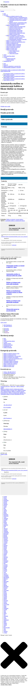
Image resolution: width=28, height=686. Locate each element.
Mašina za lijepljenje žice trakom (13, 40)
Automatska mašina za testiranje (13, 45)
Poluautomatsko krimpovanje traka (17, 33)
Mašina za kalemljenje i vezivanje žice (15, 35)
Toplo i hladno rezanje (14, 51)
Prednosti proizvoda (10, 58)
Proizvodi (5, 15)
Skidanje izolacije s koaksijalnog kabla (18, 22)
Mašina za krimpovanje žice (12, 25)
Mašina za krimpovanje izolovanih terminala (13, 283)
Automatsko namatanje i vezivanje (17, 36)
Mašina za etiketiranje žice (12, 43)
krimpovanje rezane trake (15, 29)
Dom (4, 13)
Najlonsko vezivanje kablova (15, 38)
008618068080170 (7, 429)
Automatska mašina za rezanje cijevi (9, 390)
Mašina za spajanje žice (14, 34)
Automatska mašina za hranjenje (13, 44)
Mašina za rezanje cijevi (11, 48)
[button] (14, 655)
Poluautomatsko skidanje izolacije (16, 24)
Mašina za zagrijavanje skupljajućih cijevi (15, 42)
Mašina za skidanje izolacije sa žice (14, 16)
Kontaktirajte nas (7, 61)
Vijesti (4, 54)
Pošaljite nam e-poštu (5, 106)
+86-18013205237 (7, 326)
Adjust (10, 684)
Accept (2, 684)
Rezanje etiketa (12, 52)
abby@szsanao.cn (7, 325)
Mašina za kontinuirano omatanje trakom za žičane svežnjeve (14, 292)
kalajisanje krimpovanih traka (15, 27)
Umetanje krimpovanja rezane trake (17, 26)
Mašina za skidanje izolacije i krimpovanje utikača (12, 389)
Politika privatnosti (7, 347)
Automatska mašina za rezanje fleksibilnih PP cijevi (12, 394)
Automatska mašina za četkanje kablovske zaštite (13, 274)
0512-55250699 (7, 407)
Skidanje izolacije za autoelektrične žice (18, 17)
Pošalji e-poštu (4, 454)
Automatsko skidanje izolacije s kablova (18, 18)
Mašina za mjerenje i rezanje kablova (14, 219)
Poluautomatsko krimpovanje (15, 30)
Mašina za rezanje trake (11, 49)
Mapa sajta (12, 386)
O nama (5, 57)
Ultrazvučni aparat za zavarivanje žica (12, 309)
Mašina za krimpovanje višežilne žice (17, 392)
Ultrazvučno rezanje (13, 53)
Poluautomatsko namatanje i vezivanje (17, 39)
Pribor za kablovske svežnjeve (13, 47)
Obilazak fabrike (10, 60)
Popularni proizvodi (5, 386)
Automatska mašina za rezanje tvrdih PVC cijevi (15, 266)
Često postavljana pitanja (9, 56)
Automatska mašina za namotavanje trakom (15, 220)
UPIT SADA (4, 322)
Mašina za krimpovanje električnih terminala (13, 301)
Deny (6, 684)
